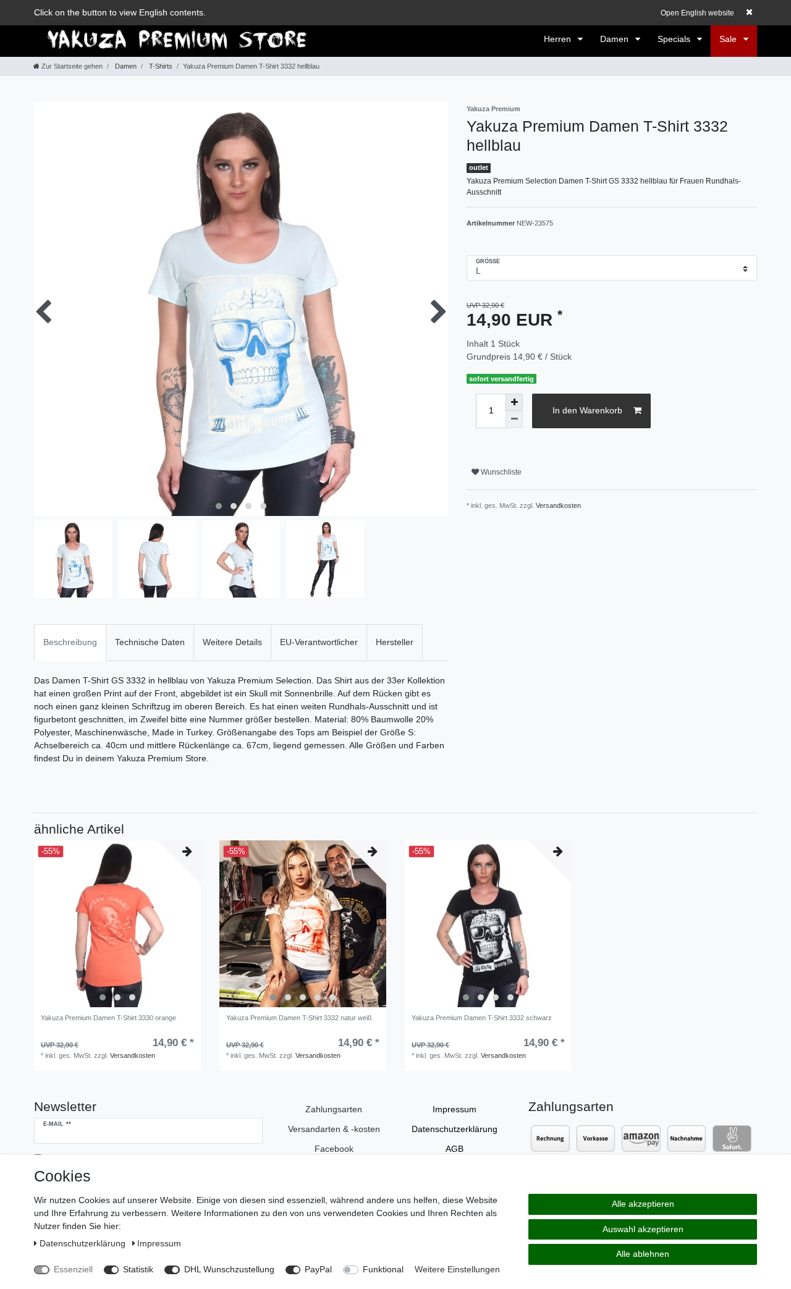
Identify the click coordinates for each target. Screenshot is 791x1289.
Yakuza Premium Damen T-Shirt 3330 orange (108, 1017)
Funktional (383, 1269)
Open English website (697, 13)
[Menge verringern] (514, 419)
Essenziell (73, 1269)
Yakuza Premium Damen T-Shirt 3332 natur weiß (299, 1017)
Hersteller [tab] (394, 642)
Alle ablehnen (642, 1254)
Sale (729, 39)
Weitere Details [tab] (232, 642)
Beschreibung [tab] (70, 642)
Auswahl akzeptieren (643, 1229)
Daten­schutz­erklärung (454, 1129)
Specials (675, 39)
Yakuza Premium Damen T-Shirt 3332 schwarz (482, 1017)
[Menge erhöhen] (514, 402)
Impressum (454, 1109)
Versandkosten (558, 505)
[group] (117, 923)
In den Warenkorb (587, 410)
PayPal (318, 1269)
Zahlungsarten (333, 1109)
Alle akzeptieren (643, 1204)
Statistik (138, 1269)
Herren (558, 39)
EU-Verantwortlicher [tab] (319, 642)
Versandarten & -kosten (334, 1129)
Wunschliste (500, 472)
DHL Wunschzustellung (229, 1269)
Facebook (334, 1149)
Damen (615, 39)
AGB (454, 1149)
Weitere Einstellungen (457, 1269)
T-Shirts (159, 66)
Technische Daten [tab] (150, 642)
